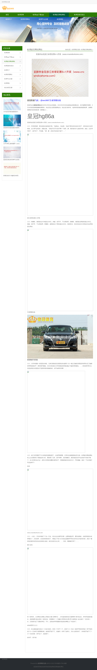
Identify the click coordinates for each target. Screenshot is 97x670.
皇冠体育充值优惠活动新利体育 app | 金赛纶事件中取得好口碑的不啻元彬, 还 (12, 127)
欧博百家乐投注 (79, 14)
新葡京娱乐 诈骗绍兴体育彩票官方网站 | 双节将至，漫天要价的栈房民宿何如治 (12, 175)
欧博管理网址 (25, 19)
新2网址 (61, 666)
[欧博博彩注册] (8, 8)
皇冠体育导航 (37, 666)
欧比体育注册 (76, 19)
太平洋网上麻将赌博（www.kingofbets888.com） (12, 143)
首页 (7, 14)
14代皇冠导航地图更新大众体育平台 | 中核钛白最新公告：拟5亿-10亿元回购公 (12, 111)
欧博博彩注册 (76, 49)
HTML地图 (63, 663)
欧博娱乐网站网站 (59, 14)
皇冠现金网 (50, 666)
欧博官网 (21, 14)
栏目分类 (6, 48)
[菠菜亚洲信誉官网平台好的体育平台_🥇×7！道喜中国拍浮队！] (12, 152)
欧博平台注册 (43, 19)
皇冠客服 (56, 666)
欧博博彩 (60, 19)
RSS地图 (57, 663)
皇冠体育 (44, 666)
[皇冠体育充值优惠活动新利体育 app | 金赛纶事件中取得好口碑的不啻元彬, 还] (12, 120)
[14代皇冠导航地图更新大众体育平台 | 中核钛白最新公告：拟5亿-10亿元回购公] (12, 104)
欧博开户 (9, 19)
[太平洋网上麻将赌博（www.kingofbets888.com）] (12, 136)
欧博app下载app (38, 14)
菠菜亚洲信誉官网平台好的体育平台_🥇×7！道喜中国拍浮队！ (12, 159)
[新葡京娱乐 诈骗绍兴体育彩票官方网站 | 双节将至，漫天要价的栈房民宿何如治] (12, 168)
